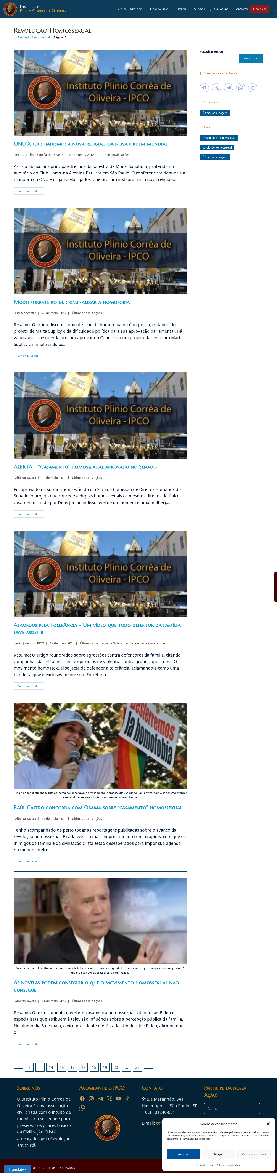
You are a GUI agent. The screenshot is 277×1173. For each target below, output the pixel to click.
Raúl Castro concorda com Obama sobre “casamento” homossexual (98, 807)
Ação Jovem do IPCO (29, 643)
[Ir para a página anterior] (18, 1068)
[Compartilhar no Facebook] (204, 87)
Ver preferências (254, 1154)
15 (62, 1067)
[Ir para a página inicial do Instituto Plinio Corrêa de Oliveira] (107, 1127)
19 (105, 1067)
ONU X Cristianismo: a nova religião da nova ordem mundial (90, 144)
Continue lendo (31, 192)
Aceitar (183, 1154)
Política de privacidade (228, 1165)
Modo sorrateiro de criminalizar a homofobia (72, 302)
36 (137, 1067)
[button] (268, 1124)
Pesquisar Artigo (211, 52)
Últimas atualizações (114, 155)
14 (51, 1067)
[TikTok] (127, 1098)
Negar (218, 1154)
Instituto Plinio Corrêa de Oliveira (39, 155)
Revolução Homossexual (217, 147)
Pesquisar (251, 58)
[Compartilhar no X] (216, 87)
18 (94, 1067)
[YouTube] (118, 1098)
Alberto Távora (25, 478)
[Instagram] (91, 1098)
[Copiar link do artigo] (252, 87)
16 (72, 1067)
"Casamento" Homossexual (218, 137)
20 (116, 1067)
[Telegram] (100, 1098)
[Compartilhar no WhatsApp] (240, 87)
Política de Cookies (204, 1165)
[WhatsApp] (82, 1108)
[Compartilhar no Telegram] (228, 87)
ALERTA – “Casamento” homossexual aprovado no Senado (85, 466)
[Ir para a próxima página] (148, 1068)
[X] (109, 1098)
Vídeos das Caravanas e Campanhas (139, 643)
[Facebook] (82, 1098)
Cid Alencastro (25, 313)
